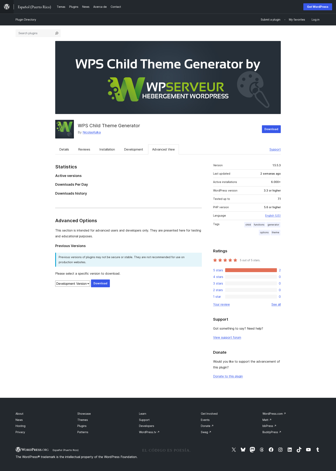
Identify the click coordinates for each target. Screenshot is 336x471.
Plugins (82, 425)
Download (271, 129)
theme (275, 232)
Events (205, 419)
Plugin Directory (26, 19)
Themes (82, 419)
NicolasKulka (92, 132)
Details (64, 149)
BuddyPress (271, 432)
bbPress (269, 425)
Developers (146, 425)
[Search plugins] (57, 33)
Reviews (84, 149)
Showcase (84, 413)
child (248, 224)
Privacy (20, 432)
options (264, 232)
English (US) (273, 215)
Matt (267, 419)
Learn (142, 413)
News (19, 419)
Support (275, 149)
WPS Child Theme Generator (109, 125)
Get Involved (209, 413)
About (19, 413)
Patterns (82, 432)
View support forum (227, 337)
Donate (207, 425)
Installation (107, 149)
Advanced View (163, 149)
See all (276, 304)
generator (273, 224)
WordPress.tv (149, 432)
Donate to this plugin (228, 376)
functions (259, 224)
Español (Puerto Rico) (66, 450)
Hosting (20, 425)
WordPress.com (274, 413)
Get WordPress (317, 6)
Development (133, 149)
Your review (221, 304)
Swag (206, 432)
